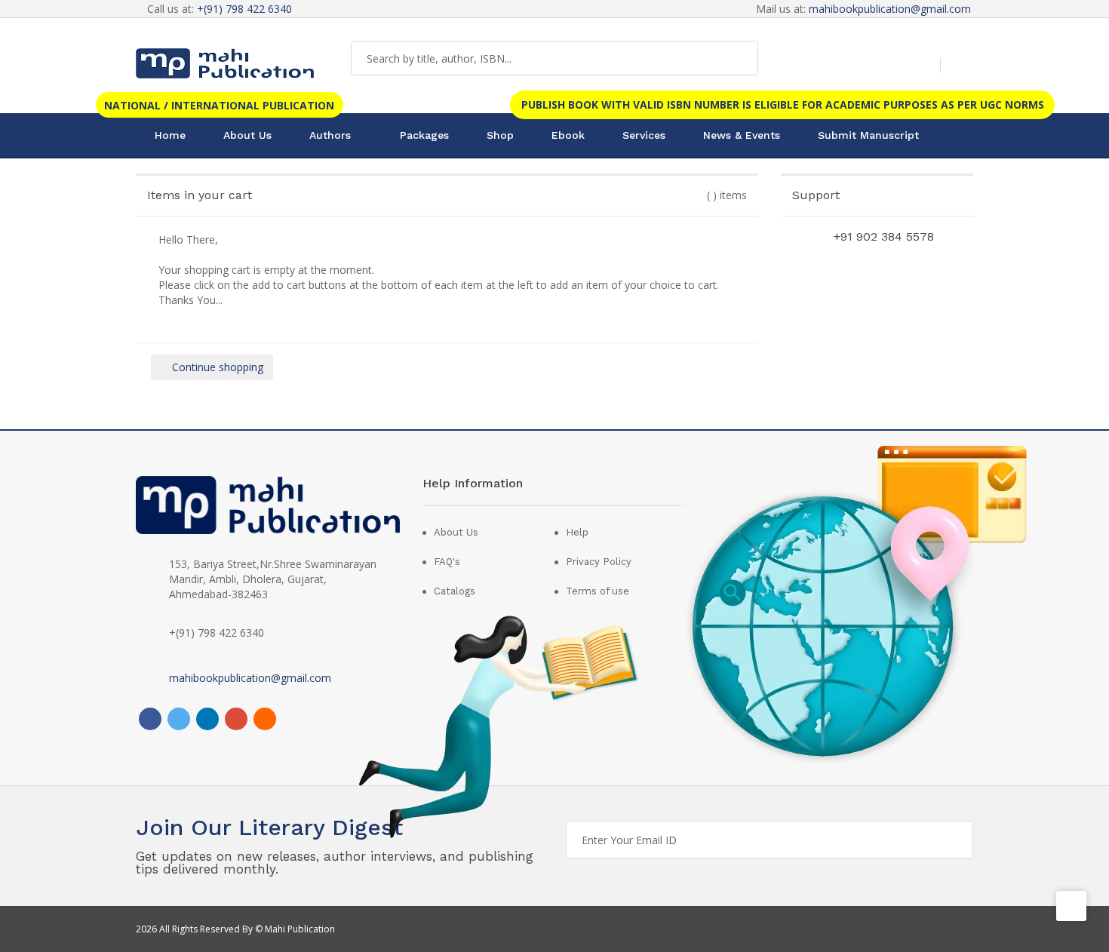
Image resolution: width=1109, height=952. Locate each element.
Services (643, 135)
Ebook (568, 135)
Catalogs (454, 591)
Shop (500, 135)
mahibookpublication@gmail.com (890, 9)
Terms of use (597, 591)
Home (170, 135)
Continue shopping (216, 367)
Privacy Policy (598, 561)
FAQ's (447, 561)
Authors (330, 135)
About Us (247, 135)
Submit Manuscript (868, 135)
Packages (424, 135)
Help (577, 532)
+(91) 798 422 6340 (244, 9)
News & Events (741, 135)
